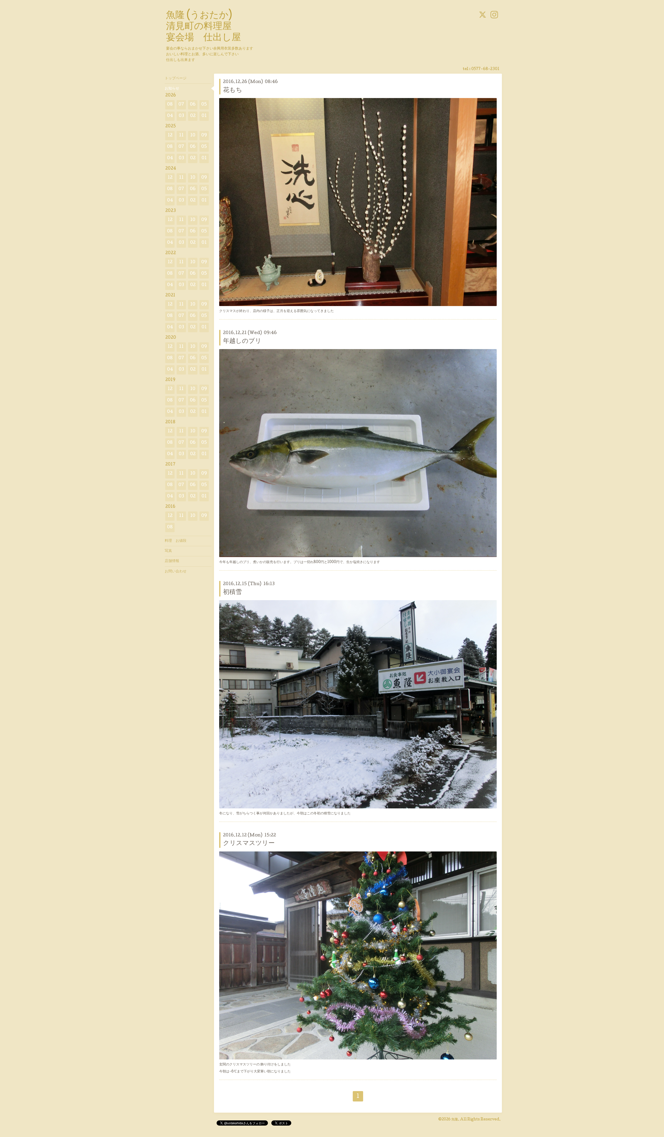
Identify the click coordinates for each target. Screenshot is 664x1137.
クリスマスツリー (249, 843)
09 (204, 135)
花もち (232, 90)
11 (181, 135)
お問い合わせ (175, 572)
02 (193, 116)
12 (170, 135)
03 (181, 116)
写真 (168, 551)
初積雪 (232, 592)
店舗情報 (172, 561)
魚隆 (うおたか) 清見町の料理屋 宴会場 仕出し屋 (203, 27)
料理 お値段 (175, 541)
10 (192, 135)
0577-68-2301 (485, 69)
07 (181, 104)
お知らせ (172, 89)
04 (170, 116)
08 (170, 104)
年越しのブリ (242, 341)
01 (204, 116)
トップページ (175, 79)
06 (193, 104)
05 (204, 104)
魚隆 (454, 1119)
